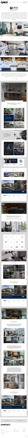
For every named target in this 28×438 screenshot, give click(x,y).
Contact (25, 2)
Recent (21, 2)
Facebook (24, 430)
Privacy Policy (2, 433)
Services (14, 2)
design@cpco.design (16, 431)
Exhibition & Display (21, 38)
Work (18, 2)
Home (10, 2)
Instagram (24, 431)
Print (1, 38)
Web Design (11, 38)
